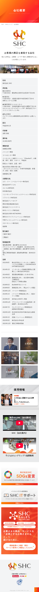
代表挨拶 (10, 344)
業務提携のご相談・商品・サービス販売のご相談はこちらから (19, 546)
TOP (2, 24)
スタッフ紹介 (10, 358)
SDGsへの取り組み (29, 357)
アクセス (29, 372)
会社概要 (10, 372)
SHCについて (8, 24)
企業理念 (29, 344)
